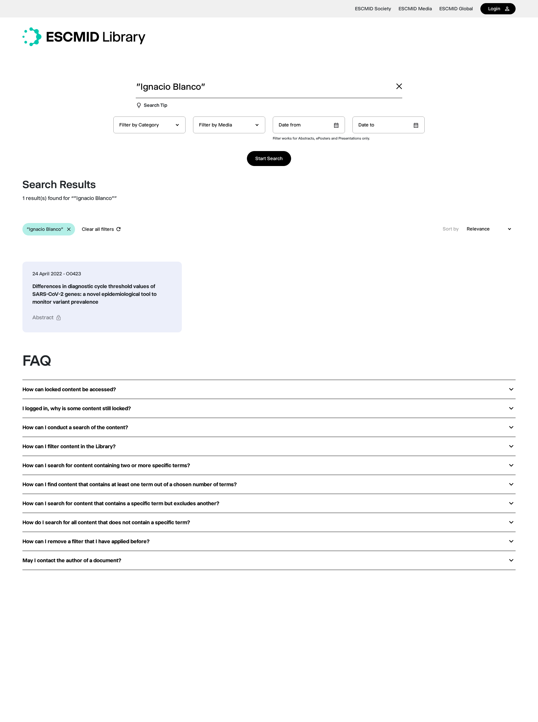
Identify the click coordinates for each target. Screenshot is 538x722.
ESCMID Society (373, 9)
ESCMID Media (415, 9)
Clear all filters (98, 229)
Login (494, 9)
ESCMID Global (456, 9)
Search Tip (155, 105)
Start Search (269, 158)
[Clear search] (399, 86)
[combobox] (149, 124)
